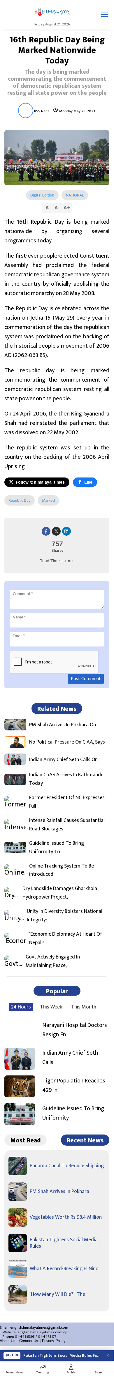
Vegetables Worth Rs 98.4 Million (66, 1217)
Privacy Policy (54, 1341)
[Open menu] (104, 14)
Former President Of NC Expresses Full (67, 802)
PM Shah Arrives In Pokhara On (62, 725)
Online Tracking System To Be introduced (61, 870)
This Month (83, 1007)
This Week (51, 1007)
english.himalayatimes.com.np (42, 1332)
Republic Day (19, 500)
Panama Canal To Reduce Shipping (67, 1165)
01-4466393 (25, 1336)
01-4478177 (47, 1336)
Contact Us (28, 1341)
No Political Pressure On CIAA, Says (67, 742)
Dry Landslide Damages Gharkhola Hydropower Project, (59, 893)
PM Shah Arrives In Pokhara (59, 1191)
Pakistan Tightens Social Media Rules (64, 1243)
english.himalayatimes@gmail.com (39, 1327)
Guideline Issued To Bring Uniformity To (56, 847)
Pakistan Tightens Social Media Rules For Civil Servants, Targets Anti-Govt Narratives (62, 1355)
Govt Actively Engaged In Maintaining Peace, (53, 961)
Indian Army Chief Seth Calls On (63, 760)
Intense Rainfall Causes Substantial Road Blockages (67, 824)
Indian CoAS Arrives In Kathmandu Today (66, 779)
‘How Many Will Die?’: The (57, 1294)
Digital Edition (42, 195)
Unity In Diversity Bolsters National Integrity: (64, 915)
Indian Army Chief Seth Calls (70, 1057)
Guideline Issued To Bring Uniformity (73, 1113)
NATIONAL (75, 195)
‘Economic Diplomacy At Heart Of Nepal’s (65, 938)
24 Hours (21, 1007)
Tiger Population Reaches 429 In (73, 1085)
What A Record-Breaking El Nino (64, 1268)
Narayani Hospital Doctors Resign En (74, 1029)
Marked (48, 500)
